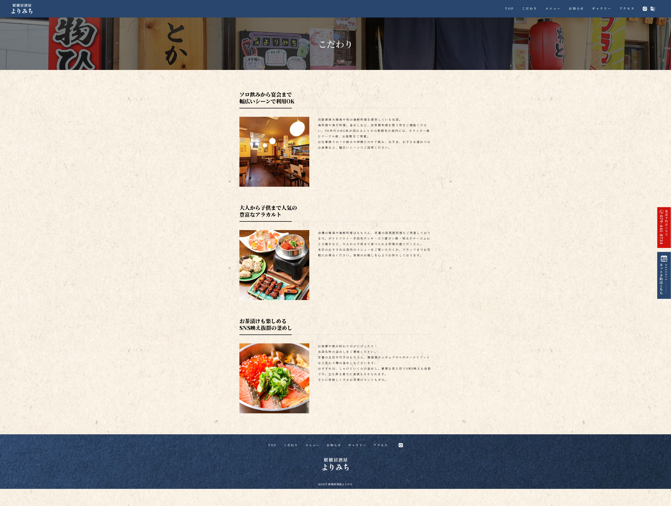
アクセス (380, 445)
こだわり (291, 445)
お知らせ (334, 445)
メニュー (312, 445)
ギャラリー (357, 445)
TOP (272, 445)
